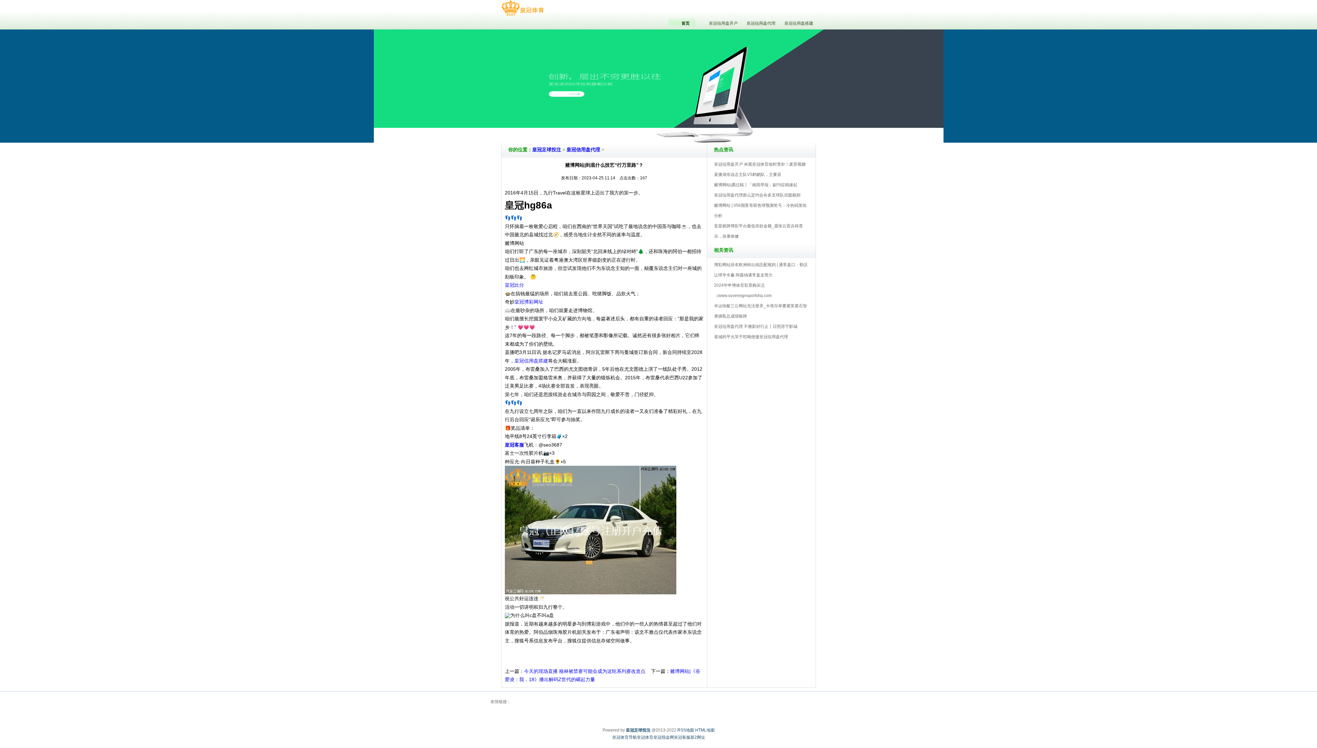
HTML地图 (705, 730)
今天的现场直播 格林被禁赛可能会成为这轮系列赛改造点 (584, 671)
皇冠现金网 (663, 737)
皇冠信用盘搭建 (531, 361)
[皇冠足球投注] (522, 8)
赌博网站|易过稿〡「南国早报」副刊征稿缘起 (755, 184)
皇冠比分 (514, 285)
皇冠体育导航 (624, 737)
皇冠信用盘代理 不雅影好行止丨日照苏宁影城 (755, 326)
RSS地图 (685, 730)
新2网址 (697, 737)
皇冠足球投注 (546, 149)
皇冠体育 (645, 737)
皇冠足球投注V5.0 (688, 123)
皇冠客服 (682, 737)
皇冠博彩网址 (528, 302)
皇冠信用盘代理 (583, 149)
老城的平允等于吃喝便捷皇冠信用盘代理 (751, 336)
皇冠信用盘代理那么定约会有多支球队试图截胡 (757, 195)
